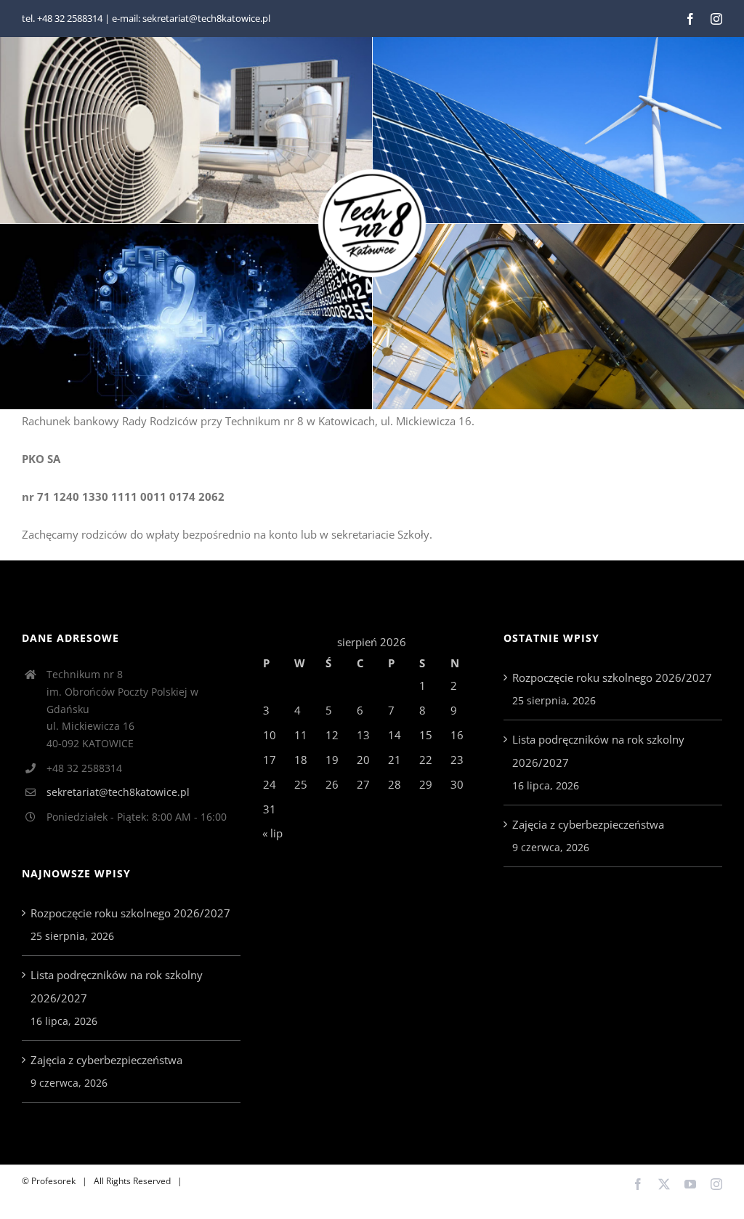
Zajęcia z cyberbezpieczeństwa (106, 1060)
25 (300, 784)
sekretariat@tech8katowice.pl (118, 792)
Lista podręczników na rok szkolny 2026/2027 (117, 986)
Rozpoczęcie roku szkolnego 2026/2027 (130, 913)
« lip (272, 833)
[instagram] (716, 19)
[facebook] (690, 19)
